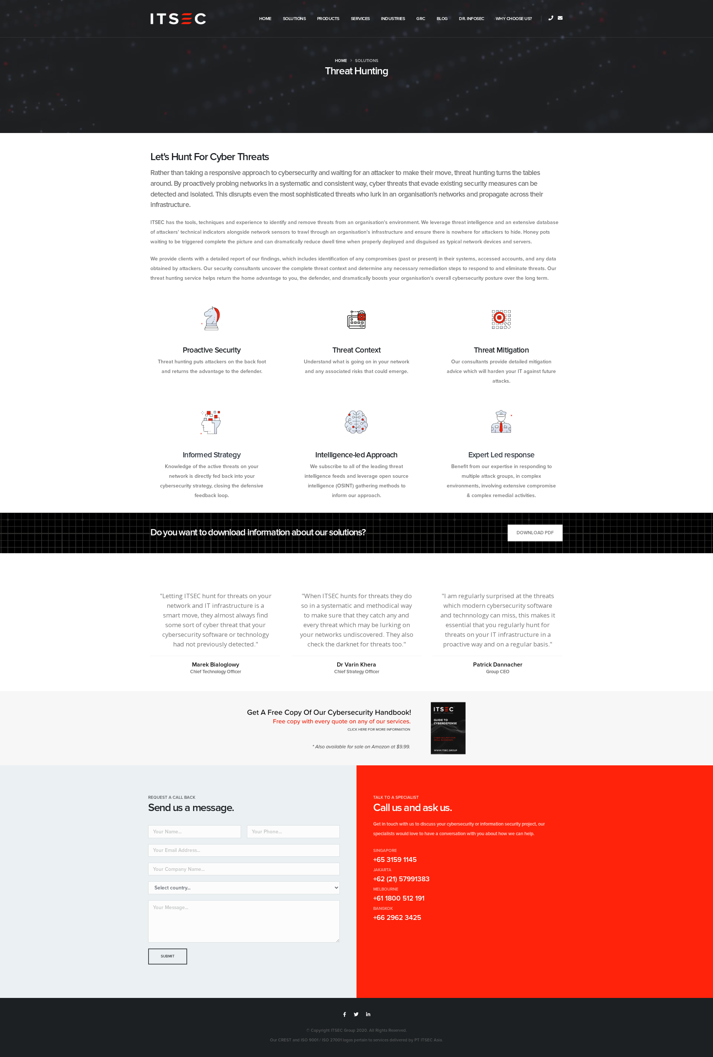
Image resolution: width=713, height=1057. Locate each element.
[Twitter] (356, 1014)
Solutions (294, 19)
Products (328, 19)
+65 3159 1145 (395, 860)
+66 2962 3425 (397, 918)
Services (360, 19)
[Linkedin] (368, 1014)
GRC (420, 19)
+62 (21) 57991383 (401, 879)
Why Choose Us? (514, 19)
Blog (442, 19)
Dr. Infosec (471, 19)
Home (265, 19)
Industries (393, 19)
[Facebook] (344, 1014)
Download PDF (535, 533)
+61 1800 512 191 (398, 898)
